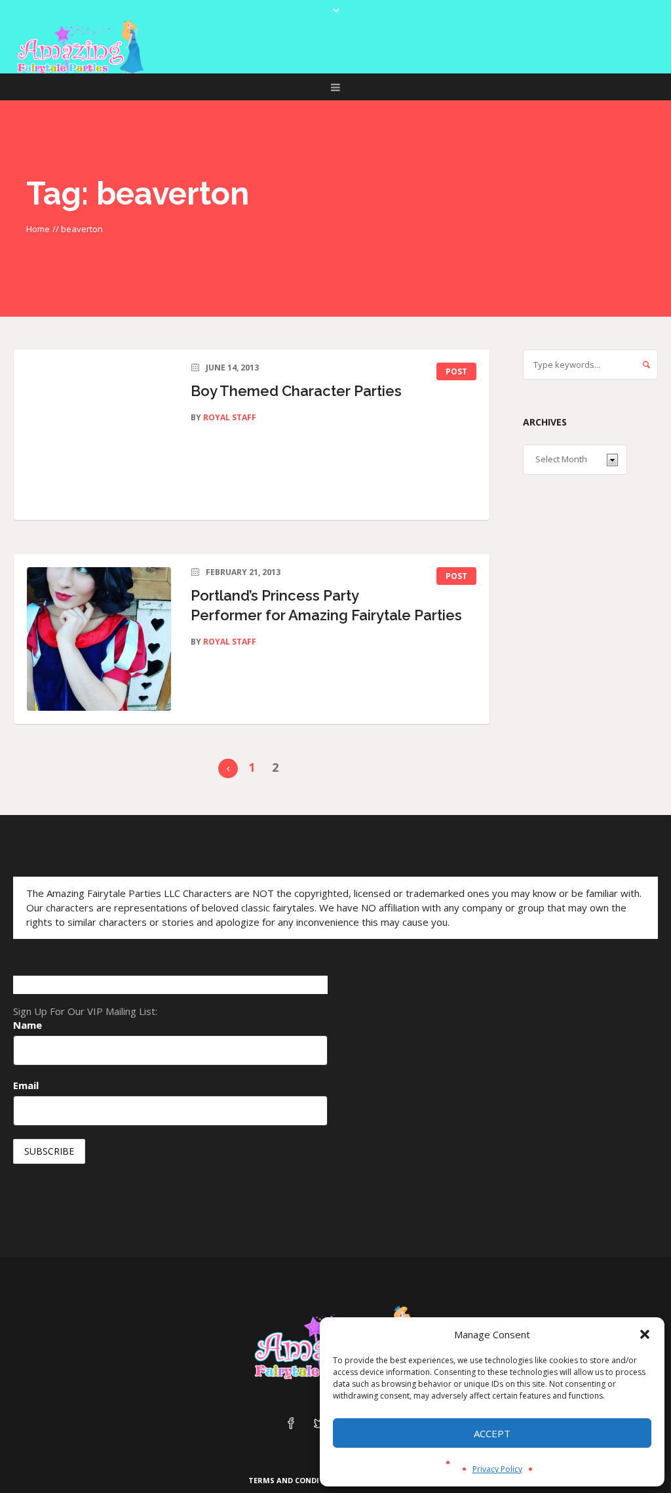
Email (26, 1085)
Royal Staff (229, 417)
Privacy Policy (497, 1469)
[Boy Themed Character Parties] (99, 435)
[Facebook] (291, 1424)
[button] (644, 1334)
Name (27, 1024)
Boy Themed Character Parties (296, 390)
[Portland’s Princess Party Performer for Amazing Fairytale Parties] (99, 639)
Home (38, 229)
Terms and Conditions (295, 1480)
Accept (492, 1433)
